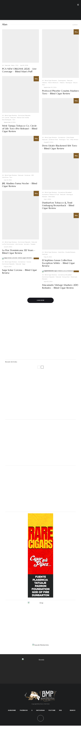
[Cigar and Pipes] (40, 597)
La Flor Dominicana (8, 244)
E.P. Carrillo (5, 117)
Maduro (62, 82)
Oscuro (75, 82)
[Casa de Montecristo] (40, 645)
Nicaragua (69, 82)
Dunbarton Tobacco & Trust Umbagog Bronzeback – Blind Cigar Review (58, 205)
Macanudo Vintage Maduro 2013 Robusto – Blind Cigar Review (60, 286)
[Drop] (40, 463)
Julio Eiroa (5, 177)
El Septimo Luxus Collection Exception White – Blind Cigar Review (58, 263)
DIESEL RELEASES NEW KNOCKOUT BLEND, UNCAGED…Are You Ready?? (40, 394)
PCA (17, 65)
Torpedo (32, 244)
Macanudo (74, 277)
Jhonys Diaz (66, 277)
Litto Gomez (19, 244)
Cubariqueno (62, 80)
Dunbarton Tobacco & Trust (50, 194)
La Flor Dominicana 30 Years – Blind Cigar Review (18, 251)
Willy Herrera (74, 139)
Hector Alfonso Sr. (53, 82)
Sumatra (26, 244)
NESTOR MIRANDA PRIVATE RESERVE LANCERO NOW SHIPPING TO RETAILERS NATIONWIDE (43, 374)
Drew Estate (70, 137)
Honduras (27, 175)
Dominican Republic (24, 115)
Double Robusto (70, 252)
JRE (32, 175)
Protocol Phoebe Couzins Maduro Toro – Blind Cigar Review (60, 92)
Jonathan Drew (53, 139)
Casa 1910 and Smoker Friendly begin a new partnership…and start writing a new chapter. (43, 384)
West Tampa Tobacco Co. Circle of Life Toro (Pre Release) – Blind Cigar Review (19, 128)
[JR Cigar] (40, 509)
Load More (40, 300)
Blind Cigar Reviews (11, 115)
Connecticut (21, 262)
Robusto (44, 196)
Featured (7, 65)
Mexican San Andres (23, 117)
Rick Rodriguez (6, 119)
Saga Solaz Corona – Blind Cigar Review (19, 271)
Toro (13, 119)
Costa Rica (61, 252)
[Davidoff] (40, 12)
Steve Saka (51, 196)
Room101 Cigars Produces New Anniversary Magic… (33, 404)
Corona (28, 262)
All (3, 65)
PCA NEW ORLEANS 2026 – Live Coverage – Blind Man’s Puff (19, 70)
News (12, 65)
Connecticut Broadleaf (65, 192)
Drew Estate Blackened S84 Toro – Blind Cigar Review (59, 147)
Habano (44, 82)
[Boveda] (40, 660)
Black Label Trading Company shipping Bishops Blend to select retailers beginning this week (45, 414)
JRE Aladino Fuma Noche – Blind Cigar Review (19, 185)
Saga (23, 264)
